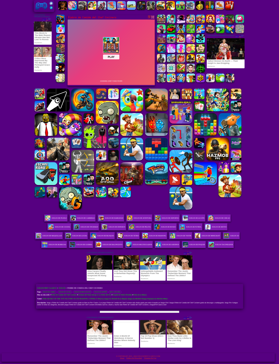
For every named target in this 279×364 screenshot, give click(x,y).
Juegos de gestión (100, 292)
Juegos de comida (49, 292)
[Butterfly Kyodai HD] (239, 32)
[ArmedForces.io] (200, 9)
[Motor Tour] (102, 9)
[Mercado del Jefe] (121, 9)
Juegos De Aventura (142, 218)
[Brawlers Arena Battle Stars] (200, 82)
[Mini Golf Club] (220, 82)
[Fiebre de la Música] (181, 23)
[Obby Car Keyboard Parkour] (171, 32)
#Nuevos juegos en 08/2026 (107, 299)
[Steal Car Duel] (171, 42)
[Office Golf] (220, 32)
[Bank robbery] (161, 82)
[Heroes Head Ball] (181, 82)
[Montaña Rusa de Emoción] (111, 9)
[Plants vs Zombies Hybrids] (82, 9)
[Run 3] (200, 42)
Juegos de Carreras (86, 218)
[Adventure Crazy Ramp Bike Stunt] (161, 52)
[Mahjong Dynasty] (200, 52)
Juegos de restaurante (82, 292)
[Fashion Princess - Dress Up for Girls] (171, 52)
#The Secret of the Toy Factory (57, 299)
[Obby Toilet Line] (210, 82)
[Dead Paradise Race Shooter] (160, 9)
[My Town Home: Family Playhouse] (181, 42)
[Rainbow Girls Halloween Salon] (210, 23)
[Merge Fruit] (190, 52)
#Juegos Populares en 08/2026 (152, 299)
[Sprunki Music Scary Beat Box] (190, 82)
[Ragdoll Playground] (181, 62)
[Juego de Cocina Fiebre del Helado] (190, 23)
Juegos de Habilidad (114, 218)
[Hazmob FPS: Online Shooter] (190, 62)
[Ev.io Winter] (60, 42)
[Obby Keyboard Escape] (181, 32)
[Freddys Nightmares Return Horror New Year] (62, 9)
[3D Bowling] (229, 9)
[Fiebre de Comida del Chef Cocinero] (161, 23)
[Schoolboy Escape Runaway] (190, 72)
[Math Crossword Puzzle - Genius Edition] (171, 72)
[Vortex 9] (161, 42)
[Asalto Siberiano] (151, 9)
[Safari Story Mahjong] (72, 9)
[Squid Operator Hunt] (230, 23)
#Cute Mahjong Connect (85, 299)
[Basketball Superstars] (190, 42)
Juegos (62, 288)
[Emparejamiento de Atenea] (92, 9)
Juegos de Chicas (222, 218)
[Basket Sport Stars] (200, 32)
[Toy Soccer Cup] (190, 32)
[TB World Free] (161, 72)
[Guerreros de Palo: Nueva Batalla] (60, 23)
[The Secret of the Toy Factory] (60, 72)
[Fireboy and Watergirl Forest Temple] (209, 9)
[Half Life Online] (161, 62)
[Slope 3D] (200, 72)
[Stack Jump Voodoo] (239, 23)
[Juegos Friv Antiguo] (51, 4)
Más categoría (115, 292)
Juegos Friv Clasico (39, 3)
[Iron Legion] (210, 32)
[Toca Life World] (171, 82)
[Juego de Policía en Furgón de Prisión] (190, 9)
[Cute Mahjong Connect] (60, 82)
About (122, 358)
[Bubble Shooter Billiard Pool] (230, 32)
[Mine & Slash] (141, 9)
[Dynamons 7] (170, 9)
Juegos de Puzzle (59, 218)
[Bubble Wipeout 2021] (220, 23)
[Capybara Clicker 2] (219, 9)
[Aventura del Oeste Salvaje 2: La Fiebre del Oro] (200, 23)
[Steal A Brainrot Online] (180, 9)
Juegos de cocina (65, 292)
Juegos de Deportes (170, 218)
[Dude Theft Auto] (171, 62)
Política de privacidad (134, 358)
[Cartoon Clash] (161, 32)
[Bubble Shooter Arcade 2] (60, 32)
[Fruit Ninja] (181, 72)
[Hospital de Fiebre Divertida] (171, 23)
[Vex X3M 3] (200, 62)
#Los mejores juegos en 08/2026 (129, 299)
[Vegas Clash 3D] (230, 82)
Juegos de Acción (196, 218)
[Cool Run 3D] (181, 52)
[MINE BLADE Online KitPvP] (60, 62)
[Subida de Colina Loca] (131, 9)
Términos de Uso (150, 358)
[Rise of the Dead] (60, 52)
